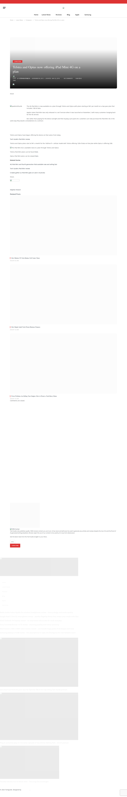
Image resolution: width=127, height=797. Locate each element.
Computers (17, 61)
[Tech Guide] (63, 8)
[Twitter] (10, 98)
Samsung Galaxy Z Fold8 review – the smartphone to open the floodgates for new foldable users (38, 633)
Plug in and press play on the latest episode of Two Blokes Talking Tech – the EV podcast (34, 743)
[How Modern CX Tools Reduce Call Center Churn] (63, 225)
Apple (77, 15)
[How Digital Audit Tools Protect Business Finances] (63, 294)
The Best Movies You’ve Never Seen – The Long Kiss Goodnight (24, 782)
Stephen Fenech (24, 78)
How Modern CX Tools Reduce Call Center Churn (25, 258)
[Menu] (4, 8)
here (36, 152)
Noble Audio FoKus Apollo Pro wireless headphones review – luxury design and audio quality (36, 612)
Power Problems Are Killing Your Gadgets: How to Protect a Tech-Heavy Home (34, 396)
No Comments (68, 78)
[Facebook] (10, 96)
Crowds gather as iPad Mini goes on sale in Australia (27, 173)
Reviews (59, 15)
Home (36, 15)
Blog (68, 15)
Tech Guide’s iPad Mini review (20, 139)
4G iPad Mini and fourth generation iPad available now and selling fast (33, 164)
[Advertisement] (41, 127)
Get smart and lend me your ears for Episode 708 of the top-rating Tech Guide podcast (33, 690)
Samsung (88, 15)
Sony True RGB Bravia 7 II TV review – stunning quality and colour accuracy (29, 625)
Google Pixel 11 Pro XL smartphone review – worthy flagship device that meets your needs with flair (39, 616)
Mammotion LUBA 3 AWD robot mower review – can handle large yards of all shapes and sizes (37, 629)
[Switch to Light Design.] (120, 2)
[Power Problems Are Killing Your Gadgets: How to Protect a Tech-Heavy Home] (63, 363)
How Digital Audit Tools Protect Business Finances (25, 327)
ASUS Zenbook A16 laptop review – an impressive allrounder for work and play (31, 621)
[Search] (123, 2)
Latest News (46, 15)
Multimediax (26, 790)
